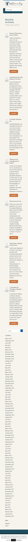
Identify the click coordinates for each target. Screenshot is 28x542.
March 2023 (8, 338)
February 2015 (9, 403)
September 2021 (9, 341)
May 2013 (8, 451)
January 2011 (8, 514)
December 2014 (9, 408)
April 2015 (8, 399)
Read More (13, 71)
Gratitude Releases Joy (15, 120)
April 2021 (8, 347)
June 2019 (8, 365)
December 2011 (9, 489)
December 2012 (9, 462)
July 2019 (7, 363)
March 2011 (8, 509)
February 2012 (9, 484)
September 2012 (9, 469)
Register (7, 523)
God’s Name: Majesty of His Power (15, 244)
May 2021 (7, 345)
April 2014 (8, 426)
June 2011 (8, 502)
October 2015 (9, 386)
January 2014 (9, 433)
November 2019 (9, 359)
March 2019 (8, 372)
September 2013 (9, 442)
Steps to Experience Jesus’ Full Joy (15, 34)
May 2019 (8, 368)
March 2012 (8, 482)
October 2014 (9, 412)
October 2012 (9, 466)
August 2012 (8, 471)
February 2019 (9, 374)
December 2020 (9, 354)
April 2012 (8, 480)
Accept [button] (13, 540)
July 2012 (7, 473)
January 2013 (9, 460)
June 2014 (8, 421)
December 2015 (9, 381)
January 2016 (9, 379)
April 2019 (8, 370)
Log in (6, 525)
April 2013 (8, 453)
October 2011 (8, 493)
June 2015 (8, 394)
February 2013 (9, 457)
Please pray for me (15, 201)
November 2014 (9, 410)
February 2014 (9, 430)
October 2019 (9, 361)
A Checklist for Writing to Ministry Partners (15, 289)
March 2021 (8, 350)
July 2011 (7, 500)
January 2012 (9, 487)
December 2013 (9, 435)
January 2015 (9, 406)
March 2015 (8, 401)
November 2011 (9, 491)
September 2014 (9, 415)
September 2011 (9, 496)
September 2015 (9, 388)
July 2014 (7, 419)
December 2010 (9, 516)
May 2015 (8, 397)
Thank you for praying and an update (14, 161)
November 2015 (9, 383)
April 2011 (7, 507)
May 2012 (7, 478)
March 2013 (8, 455)
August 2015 (8, 390)
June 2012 (8, 475)
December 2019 (9, 356)
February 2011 (9, 511)
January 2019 (9, 377)
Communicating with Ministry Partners (16, 78)
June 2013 (8, 448)
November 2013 (9, 437)
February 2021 (9, 352)
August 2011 (8, 498)
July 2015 (7, 392)
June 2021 (8, 343)
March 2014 (8, 428)
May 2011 (7, 505)
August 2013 (8, 444)
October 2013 (9, 439)
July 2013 (7, 446)
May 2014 (8, 424)
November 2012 (9, 464)
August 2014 (8, 417)
